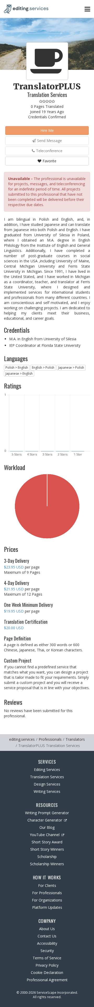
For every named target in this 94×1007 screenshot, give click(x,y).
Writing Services (47, 791)
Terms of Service (47, 957)
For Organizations (47, 900)
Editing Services (47, 769)
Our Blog (47, 827)
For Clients (47, 885)
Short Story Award (47, 841)
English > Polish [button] (43, 367)
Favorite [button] (49, 160)
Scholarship (47, 856)
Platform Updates (47, 907)
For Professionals (47, 892)
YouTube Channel (45, 834)
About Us (47, 928)
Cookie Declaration (47, 972)
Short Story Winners (47, 849)
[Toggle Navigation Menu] (87, 9)
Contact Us (47, 936)
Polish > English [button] (16, 367)
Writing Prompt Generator (47, 812)
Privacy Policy (47, 965)
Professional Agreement (47, 979)
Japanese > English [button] (19, 373)
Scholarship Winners (47, 863)
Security (47, 950)
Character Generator (44, 820)
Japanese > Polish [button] (71, 367)
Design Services (47, 784)
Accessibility (47, 943)
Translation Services (47, 776)
